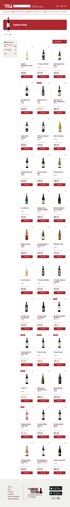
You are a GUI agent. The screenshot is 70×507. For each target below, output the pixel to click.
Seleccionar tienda (37, 6)
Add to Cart (26, 76)
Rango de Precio (9, 42)
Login (57, 6)
